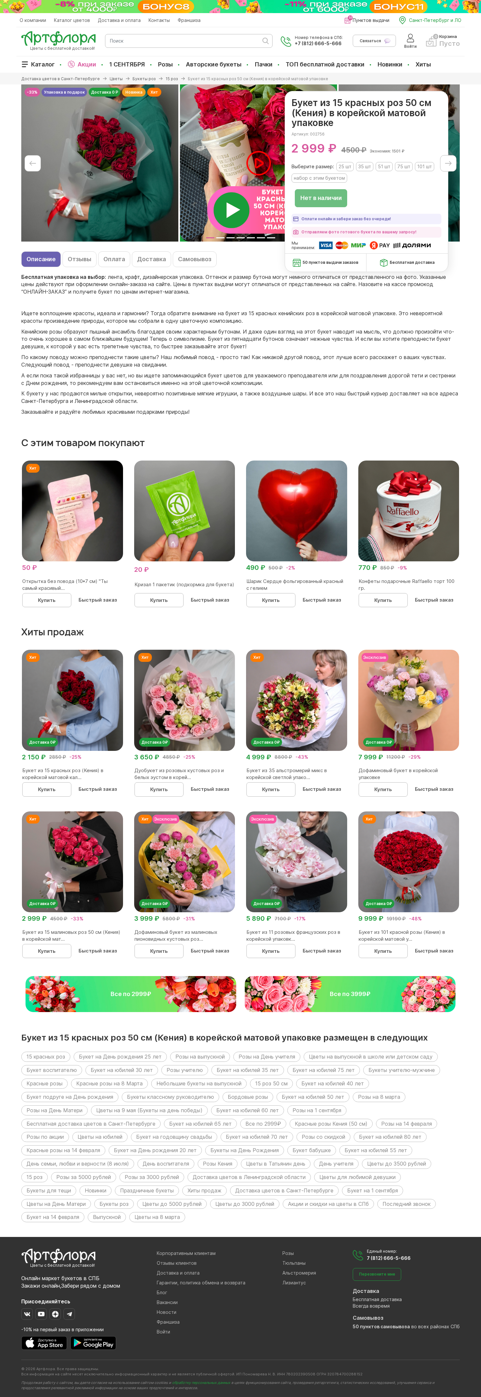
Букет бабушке (312, 1150)
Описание (41, 259)
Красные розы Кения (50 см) (331, 1123)
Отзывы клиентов (177, 1263)
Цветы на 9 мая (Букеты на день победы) (149, 1110)
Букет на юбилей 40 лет (332, 1083)
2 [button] (220, 237)
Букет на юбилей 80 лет (390, 1137)
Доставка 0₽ (42, 742)
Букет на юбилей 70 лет (257, 1137)
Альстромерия (299, 1273)
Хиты (423, 64)
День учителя (336, 1163)
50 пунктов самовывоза (381, 1326)
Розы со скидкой (323, 1137)
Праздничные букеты (147, 1190)
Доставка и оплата (119, 20)
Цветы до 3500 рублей (396, 1163)
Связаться (370, 40)
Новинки (390, 64)
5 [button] (251, 237)
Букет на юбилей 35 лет (248, 1070)
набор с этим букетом (319, 178)
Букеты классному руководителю (170, 1097)
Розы (165, 64)
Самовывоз (194, 259)
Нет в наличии (321, 197)
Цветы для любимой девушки (357, 1177)
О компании (33, 20)
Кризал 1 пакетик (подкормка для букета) (184, 584)
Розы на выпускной (200, 1056)
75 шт (403, 166)
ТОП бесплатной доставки (325, 64)
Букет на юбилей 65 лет (200, 1123)
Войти (163, 1331)
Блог (162, 1292)
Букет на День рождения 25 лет (120, 1056)
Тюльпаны (294, 1263)
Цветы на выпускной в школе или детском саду (371, 1056)
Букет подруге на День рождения (70, 1097)
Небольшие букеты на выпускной (198, 1083)
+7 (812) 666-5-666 (318, 43)
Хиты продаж (204, 1190)
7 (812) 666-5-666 (389, 1258)
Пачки (264, 64)
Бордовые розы (248, 1097)
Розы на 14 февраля (406, 1123)
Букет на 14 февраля (53, 1217)
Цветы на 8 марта (157, 1217)
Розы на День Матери (54, 1110)
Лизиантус (294, 1282)
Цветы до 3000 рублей (244, 1204)
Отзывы (79, 259)
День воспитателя (166, 1163)
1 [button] (210, 237)
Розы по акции (45, 1137)
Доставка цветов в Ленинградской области (249, 1177)
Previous (33, 163)
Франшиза (189, 20)
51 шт (384, 166)
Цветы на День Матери (56, 1204)
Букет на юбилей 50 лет (313, 1097)
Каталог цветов (72, 20)
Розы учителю (185, 1070)
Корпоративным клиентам (186, 1253)
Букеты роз (114, 1204)
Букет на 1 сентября (372, 1190)
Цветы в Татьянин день (275, 1163)
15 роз (35, 1177)
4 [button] (241, 237)
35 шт (364, 166)
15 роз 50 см (271, 1083)
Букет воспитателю (52, 1070)
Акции (87, 64)
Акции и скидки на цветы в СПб (328, 1204)
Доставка (151, 259)
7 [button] (271, 237)
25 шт (345, 166)
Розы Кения (217, 1163)
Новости (166, 1312)
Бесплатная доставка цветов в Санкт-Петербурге (91, 1123)
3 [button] (230, 237)
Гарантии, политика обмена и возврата (201, 1282)
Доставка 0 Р (104, 92)
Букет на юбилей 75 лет (324, 1070)
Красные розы (44, 1083)
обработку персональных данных (201, 1382)
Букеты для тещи (49, 1190)
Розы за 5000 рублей (83, 1177)
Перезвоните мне (377, 1274)
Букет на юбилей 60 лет (247, 1110)
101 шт (424, 166)
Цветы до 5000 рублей (172, 1204)
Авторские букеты (213, 64)
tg (69, 1314)
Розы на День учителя (267, 1056)
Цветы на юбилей (100, 1137)
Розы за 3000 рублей (152, 1177)
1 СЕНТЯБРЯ (127, 64)
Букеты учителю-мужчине (401, 1070)
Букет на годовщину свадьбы (174, 1137)
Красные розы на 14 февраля (63, 1150)
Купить (47, 600)
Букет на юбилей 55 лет (376, 1150)
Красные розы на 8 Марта (109, 1083)
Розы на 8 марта (379, 1097)
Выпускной (107, 1217)
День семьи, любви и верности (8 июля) (78, 1163)
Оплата (114, 259)
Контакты (159, 20)
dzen (55, 1314)
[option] (99, 163)
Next (448, 163)
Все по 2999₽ (263, 1123)
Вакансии (167, 1302)
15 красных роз (46, 1056)
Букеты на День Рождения (244, 1150)
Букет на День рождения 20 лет (155, 1150)
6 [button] (261, 237)
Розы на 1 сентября (317, 1110)
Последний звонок (407, 1204)
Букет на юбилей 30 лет (122, 1070)
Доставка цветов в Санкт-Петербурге (284, 1190)
